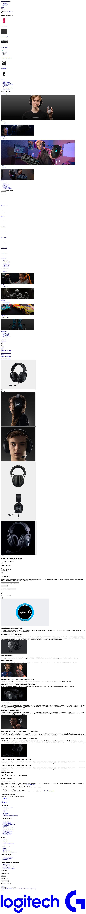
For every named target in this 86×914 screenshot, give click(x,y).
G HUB (4, 839)
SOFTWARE (3, 340)
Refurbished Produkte (7, 833)
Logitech (5, 3)
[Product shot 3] (18, 506)
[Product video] (19, 538)
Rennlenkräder (6, 825)
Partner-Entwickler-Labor (8, 865)
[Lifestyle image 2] (18, 444)
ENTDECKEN (3, 190)
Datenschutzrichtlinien (19, 888)
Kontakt (4, 849)
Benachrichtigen (4, 570)
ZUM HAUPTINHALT (5, 1)
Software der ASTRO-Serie (8, 843)
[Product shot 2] (18, 476)
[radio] (1, 568)
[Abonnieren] (13, 789)
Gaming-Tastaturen (7, 823)
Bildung (4, 5)
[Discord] (6, 798)
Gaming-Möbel (6, 832)
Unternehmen (5, 4)
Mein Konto (5, 859)
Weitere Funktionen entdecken (6, 772)
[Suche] (2, 342)
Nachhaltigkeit (6, 813)
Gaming (2, 348)
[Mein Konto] (1, 345)
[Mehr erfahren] (2, 598)
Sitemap (34, 888)
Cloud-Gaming (6, 830)
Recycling (5, 814)
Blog (4, 811)
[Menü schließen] (1, 12)
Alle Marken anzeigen (30, 784)
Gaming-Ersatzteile (7, 834)
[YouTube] (5, 798)
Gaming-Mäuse (6, 821)
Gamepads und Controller (8, 831)
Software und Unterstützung (6, 589)
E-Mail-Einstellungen (7, 858)
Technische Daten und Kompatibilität (7, 583)
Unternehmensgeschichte (8, 807)
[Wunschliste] (2, 344)
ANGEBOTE (3, 341)
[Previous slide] (2, 771)
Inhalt (2, 586)
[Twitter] (2, 798)
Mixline (4, 842)
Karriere (4, 808)
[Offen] (3, 347)
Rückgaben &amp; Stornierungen (9, 851)
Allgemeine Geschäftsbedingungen (7, 888)
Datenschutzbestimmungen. (49, 790)
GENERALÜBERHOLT (6, 350)
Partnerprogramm (6, 864)
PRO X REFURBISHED (6, 353)
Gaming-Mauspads (7, 822)
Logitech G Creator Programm (9, 868)
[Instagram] (1, 798)
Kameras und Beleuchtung (8, 828)
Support (2, 7)
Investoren (5, 810)
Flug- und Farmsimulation (8, 827)
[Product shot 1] (18, 374)
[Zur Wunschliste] (2, 390)
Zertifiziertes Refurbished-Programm (10, 815)
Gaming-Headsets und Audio (9, 824)
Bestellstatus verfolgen (7, 850)
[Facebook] (3, 798)
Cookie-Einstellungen (28, 888)
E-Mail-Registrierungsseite (8, 857)
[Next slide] (4, 771)
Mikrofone (5, 826)
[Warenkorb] (1, 347)
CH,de (3, 8)
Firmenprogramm (6, 867)
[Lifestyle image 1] (18, 409)
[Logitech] (2, 10)
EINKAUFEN (3, 11)
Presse (4, 812)
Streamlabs (5, 840)
